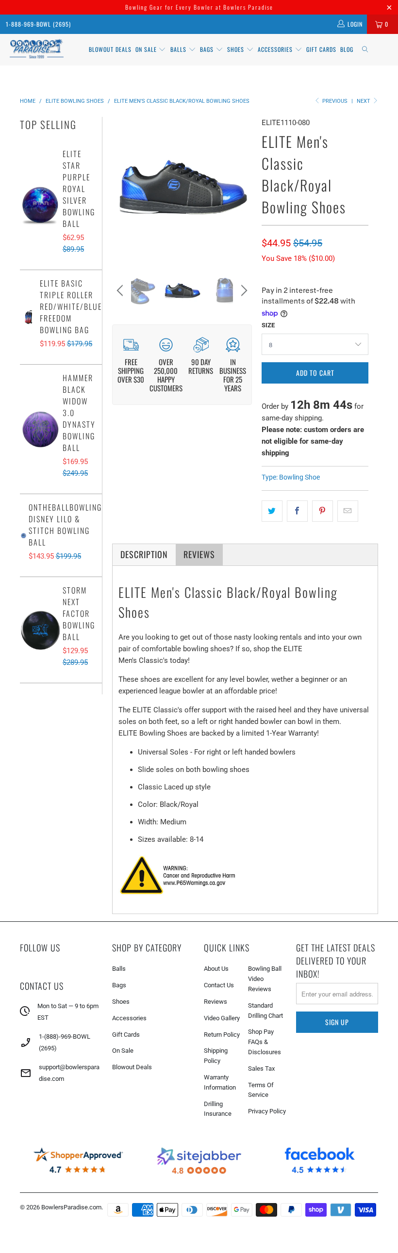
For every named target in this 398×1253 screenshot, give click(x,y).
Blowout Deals (110, 49)
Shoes (236, 49)
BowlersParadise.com (71, 1207)
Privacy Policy (267, 1111)
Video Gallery (222, 1018)
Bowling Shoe (299, 477)
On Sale (122, 1050)
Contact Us (219, 985)
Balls (179, 49)
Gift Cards (321, 49)
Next (364, 101)
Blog (346, 49)
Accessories (276, 49)
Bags (208, 49)
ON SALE (147, 49)
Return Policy (222, 1034)
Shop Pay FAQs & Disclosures (264, 1042)
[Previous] (121, 187)
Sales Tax (261, 1068)
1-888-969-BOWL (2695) (38, 24)
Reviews (215, 1001)
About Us (216, 968)
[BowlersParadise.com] (37, 49)
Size (268, 325)
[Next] (242, 187)
